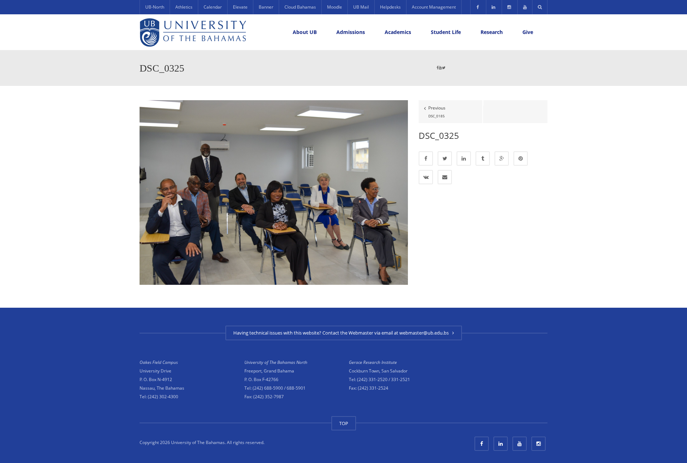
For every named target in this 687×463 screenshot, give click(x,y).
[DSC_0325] (274, 192)
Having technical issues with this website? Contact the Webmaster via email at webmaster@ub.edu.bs (342, 333)
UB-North (154, 7)
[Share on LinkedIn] (464, 158)
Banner (266, 7)
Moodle (334, 7)
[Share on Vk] (426, 177)
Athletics (184, 7)
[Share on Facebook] (426, 158)
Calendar (213, 7)
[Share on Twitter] (445, 158)
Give (527, 32)
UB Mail (361, 7)
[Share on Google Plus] (501, 158)
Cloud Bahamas (300, 7)
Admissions (350, 32)
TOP (343, 423)
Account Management (434, 7)
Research (492, 32)
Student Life (446, 32)
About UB (305, 32)
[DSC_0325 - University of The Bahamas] (193, 32)
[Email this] (445, 177)
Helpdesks (390, 7)
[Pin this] (520, 158)
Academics (398, 32)
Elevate (240, 7)
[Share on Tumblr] (483, 158)
